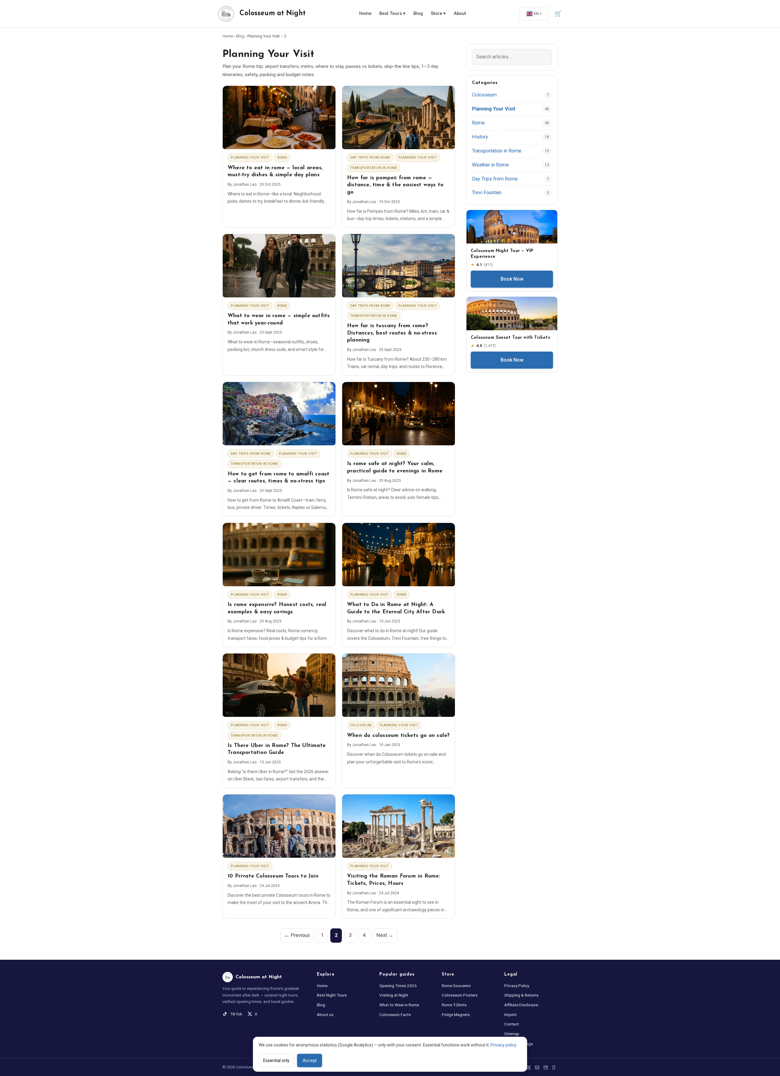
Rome (282, 157)
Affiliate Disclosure (521, 1004)
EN (536, 13)
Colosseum (361, 725)
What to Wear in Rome (399, 1004)
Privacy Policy (516, 985)
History (480, 137)
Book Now (512, 279)
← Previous (297, 935)
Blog (418, 13)
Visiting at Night (393, 995)
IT (553, 1067)
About (460, 13)
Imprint (510, 1014)
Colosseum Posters (459, 995)
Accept (310, 1060)
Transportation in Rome (373, 168)
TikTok (236, 1013)
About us (325, 1014)
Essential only (276, 1060)
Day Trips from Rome (370, 157)
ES (537, 1067)
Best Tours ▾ (392, 13)
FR (546, 1067)
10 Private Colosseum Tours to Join (273, 876)
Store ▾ (438, 13)
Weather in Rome (490, 165)
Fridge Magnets (456, 1014)
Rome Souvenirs (456, 985)
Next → (384, 935)
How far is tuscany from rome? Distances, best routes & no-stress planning (392, 333)
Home (365, 13)
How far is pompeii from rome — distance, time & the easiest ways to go (395, 185)
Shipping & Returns (521, 995)
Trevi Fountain (487, 192)
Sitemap (511, 1033)
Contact (511, 1024)
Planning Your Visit (250, 157)
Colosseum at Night (272, 13)
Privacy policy (503, 1045)
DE (528, 1067)
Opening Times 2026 (398, 985)
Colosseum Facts (395, 1014)
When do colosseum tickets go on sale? (398, 735)
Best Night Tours (332, 995)
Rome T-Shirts (454, 1004)
